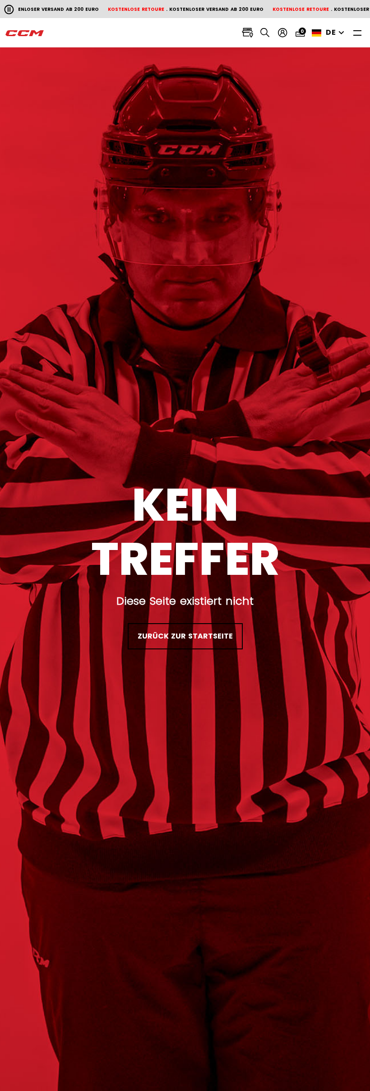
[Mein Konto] (282, 32)
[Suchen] (265, 32)
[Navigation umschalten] (357, 32)
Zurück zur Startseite (185, 636)
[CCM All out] (25, 33)
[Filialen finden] (247, 32)
